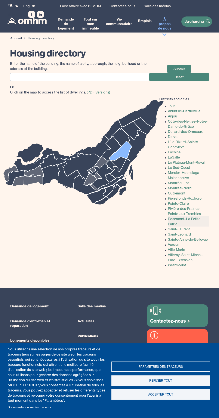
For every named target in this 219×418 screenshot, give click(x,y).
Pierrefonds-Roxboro (185, 198)
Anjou (172, 116)
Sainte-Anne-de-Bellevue (188, 239)
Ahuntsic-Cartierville (184, 111)
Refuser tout (160, 380)
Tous (171, 106)
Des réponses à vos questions (168, 347)
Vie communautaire (119, 21)
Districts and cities (174, 99)
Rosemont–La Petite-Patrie (185, 221)
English (29, 6)
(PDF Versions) (98, 92)
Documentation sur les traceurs (29, 407)
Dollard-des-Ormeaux (185, 131)
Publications (88, 336)
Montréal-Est (178, 183)
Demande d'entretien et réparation (30, 323)
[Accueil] (27, 20)
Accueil (16, 38)
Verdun (173, 244)
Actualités (86, 321)
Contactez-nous (122, 6)
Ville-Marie (176, 250)
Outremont (176, 193)
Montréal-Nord (180, 188)
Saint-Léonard (179, 234)
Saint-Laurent (179, 229)
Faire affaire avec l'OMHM (80, 6)
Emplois (145, 21)
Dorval (173, 137)
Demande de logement (66, 23)
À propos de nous (165, 23)
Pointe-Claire (178, 203)
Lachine (174, 152)
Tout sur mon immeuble (90, 23)
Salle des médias (157, 6)
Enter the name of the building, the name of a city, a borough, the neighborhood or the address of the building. (78, 66)
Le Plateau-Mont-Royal (186, 162)
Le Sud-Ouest (179, 167)
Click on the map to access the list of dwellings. (60, 89)
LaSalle (174, 157)
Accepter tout (160, 394)
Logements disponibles (30, 340)
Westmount (177, 265)
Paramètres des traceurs (161, 366)
